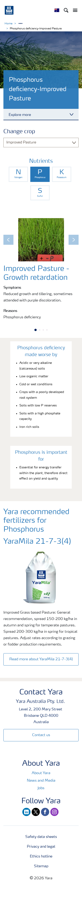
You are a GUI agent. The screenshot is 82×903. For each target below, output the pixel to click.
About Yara (41, 773)
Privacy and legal (41, 847)
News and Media (41, 781)
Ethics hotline (41, 856)
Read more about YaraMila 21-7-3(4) (41, 659)
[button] (8, 240)
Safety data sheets (41, 837)
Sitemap (41, 866)
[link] (18, 174)
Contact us (41, 735)
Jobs (41, 788)
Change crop (19, 132)
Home (9, 23)
